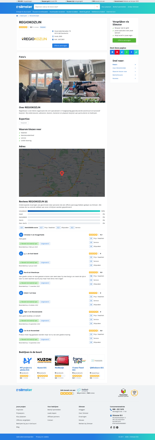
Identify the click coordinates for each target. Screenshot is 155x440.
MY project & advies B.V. (26, 369)
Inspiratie (19, 410)
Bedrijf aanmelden (119, 7)
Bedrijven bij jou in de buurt (26, 424)
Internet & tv (110, 12)
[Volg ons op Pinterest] (117, 427)
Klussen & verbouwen (40, 12)
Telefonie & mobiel (98, 12)
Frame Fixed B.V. (78, 369)
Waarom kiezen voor (120, 71)
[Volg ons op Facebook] (111, 427)
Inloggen (82, 410)
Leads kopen (52, 413)
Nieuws (81, 420)
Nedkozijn (59, 368)
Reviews (115, 78)
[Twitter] (122, 52)
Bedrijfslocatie (118, 75)
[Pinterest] (117, 52)
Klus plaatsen (106, 7)
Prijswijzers (20, 413)
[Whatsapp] (126, 52)
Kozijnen (24, 123)
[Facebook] (131, 52)
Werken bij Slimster (86, 424)
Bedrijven (23, 16)
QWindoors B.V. (97, 368)
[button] (136, 52)
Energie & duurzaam (23, 12)
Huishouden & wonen (57, 12)
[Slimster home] (24, 7)
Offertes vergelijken (23, 420)
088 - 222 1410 (118, 409)
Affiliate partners (54, 417)
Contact (50, 420)
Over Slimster (83, 413)
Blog (17, 427)
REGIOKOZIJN (34, 16)
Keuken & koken (72, 12)
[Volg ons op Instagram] (114, 427)
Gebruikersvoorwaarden (24, 437)
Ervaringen (82, 417)
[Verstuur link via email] (112, 52)
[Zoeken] (97, 6)
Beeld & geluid (85, 12)
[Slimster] (18, 16)
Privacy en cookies (42, 437)
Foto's (115, 64)
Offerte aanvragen (60, 46)
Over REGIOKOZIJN (119, 68)
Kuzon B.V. (42, 368)
